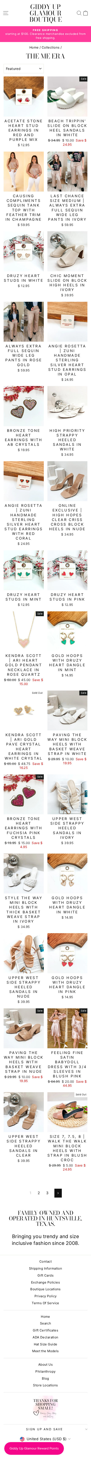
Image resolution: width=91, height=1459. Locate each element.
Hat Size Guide (45, 1344)
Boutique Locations (45, 1289)
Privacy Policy (45, 1296)
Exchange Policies (45, 1282)
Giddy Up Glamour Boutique (45, 13)
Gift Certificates (45, 1330)
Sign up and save (44, 1429)
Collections (51, 47)
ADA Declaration (45, 1337)
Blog (45, 1378)
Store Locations (45, 1385)
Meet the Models (45, 1351)
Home (34, 47)
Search (45, 1323)
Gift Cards (45, 1275)
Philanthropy (45, 1371)
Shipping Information (45, 1268)
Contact (45, 1261)
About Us (45, 1364)
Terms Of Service (45, 1303)
